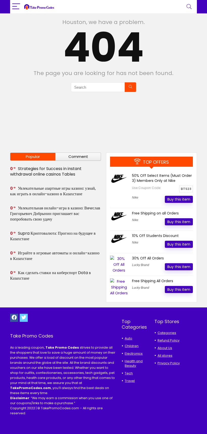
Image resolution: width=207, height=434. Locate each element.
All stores (165, 355)
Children (132, 346)
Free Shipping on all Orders (155, 213)
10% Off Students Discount (155, 235)
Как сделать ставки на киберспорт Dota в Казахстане (50, 275)
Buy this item (178, 199)
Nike (135, 197)
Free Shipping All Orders (152, 280)
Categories (167, 332)
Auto (128, 338)
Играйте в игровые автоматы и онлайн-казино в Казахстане (54, 255)
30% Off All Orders (148, 258)
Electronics (134, 353)
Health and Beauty (134, 363)
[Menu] (16, 6)
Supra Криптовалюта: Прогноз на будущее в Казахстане (53, 236)
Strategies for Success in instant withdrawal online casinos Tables (46, 171)
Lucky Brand (140, 265)
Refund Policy (168, 340)
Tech (129, 373)
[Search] (189, 6)
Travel (130, 380)
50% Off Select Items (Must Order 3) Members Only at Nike (162, 178)
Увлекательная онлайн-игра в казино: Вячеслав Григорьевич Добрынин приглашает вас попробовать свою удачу (55, 213)
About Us (165, 348)
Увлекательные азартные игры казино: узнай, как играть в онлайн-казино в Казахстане (53, 191)
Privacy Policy (169, 363)
